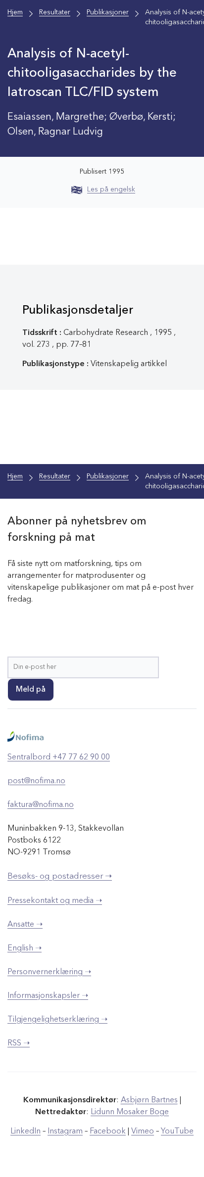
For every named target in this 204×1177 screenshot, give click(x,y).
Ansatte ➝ (25, 925)
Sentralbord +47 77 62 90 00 (58, 757)
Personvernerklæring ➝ (49, 972)
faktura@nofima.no (40, 805)
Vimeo (142, 1131)
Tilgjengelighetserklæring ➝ (57, 1020)
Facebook (108, 1131)
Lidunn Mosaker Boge (130, 1112)
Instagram (65, 1131)
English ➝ (24, 948)
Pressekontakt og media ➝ (54, 901)
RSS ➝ (18, 1043)
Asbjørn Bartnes (149, 1100)
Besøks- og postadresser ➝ (59, 876)
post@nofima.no (36, 781)
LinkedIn (25, 1131)
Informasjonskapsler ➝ (47, 996)
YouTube (177, 1131)
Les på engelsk (111, 189)
